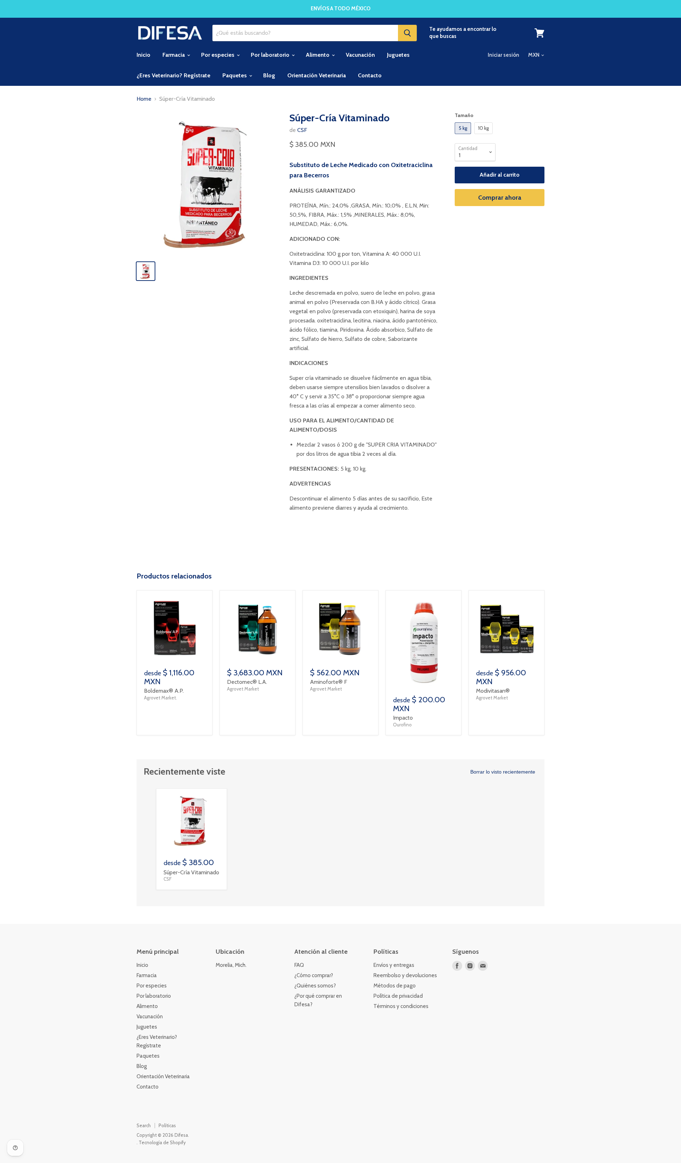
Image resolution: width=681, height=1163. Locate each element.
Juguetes (398, 54)
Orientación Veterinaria (316, 75)
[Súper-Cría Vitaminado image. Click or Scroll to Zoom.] (208, 183)
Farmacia (174, 54)
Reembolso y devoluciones (405, 975)
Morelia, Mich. (231, 965)
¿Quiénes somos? (315, 985)
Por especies (218, 54)
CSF (302, 130)
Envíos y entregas (393, 965)
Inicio (143, 54)
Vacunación (360, 54)
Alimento (318, 54)
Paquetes (235, 75)
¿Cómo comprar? (313, 975)
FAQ (299, 965)
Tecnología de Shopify (162, 1142)
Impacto (403, 717)
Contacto (370, 75)
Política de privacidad (398, 996)
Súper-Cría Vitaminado (191, 872)
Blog (269, 75)
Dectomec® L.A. (247, 682)
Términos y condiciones (400, 1006)
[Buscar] (407, 33)
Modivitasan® (493, 690)
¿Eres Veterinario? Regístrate (173, 75)
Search (144, 1125)
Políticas (167, 1125)
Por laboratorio (271, 54)
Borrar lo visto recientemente (502, 772)
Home (144, 99)
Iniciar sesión (503, 55)
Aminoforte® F (328, 682)
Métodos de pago (394, 985)
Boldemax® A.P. (164, 690)
